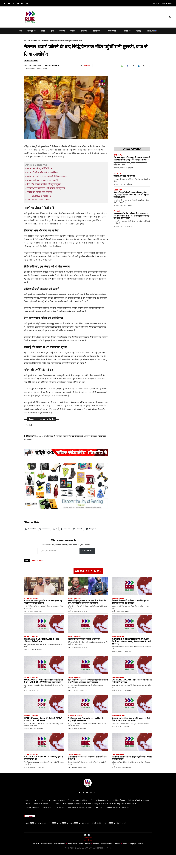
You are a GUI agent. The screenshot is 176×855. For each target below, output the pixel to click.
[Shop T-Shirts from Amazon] (66, 486)
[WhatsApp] (122, 65)
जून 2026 (52, 823)
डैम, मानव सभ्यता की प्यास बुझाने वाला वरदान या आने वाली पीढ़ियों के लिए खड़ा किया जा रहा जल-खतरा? (132, 158)
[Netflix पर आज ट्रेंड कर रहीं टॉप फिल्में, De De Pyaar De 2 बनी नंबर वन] (44, 704)
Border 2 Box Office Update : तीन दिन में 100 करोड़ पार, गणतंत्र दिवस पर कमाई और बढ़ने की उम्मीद (131, 641)
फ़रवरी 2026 (96, 823)
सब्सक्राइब (102, 436)
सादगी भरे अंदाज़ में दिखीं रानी (40, 168)
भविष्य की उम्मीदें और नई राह (39, 192)
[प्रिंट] (149, 65)
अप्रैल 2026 (74, 823)
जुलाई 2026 (42, 823)
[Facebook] (4, 3)
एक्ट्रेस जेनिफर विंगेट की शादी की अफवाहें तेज (84, 639)
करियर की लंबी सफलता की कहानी (42, 180)
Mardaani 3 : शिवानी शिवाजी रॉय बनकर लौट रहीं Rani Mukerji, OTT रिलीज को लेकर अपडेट (43, 681)
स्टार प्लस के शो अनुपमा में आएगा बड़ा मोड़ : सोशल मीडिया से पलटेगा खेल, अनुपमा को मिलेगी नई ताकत (88, 681)
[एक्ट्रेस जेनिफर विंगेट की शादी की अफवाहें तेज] (88, 624)
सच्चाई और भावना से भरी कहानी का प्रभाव (46, 188)
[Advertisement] (104, 16)
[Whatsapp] (26, 3)
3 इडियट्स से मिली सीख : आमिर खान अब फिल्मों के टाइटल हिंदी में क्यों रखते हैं (86, 719)
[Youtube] (9, 3)
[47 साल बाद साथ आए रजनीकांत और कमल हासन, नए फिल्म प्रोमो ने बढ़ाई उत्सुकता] (44, 586)
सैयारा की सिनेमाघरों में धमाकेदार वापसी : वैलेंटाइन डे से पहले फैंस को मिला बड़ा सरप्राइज (130, 601)
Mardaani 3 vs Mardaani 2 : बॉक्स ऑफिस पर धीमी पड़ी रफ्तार (41, 640)
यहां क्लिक (75, 436)
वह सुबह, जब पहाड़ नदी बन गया (124, 176)
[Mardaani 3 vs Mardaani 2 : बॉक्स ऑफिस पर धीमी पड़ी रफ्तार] (44, 624)
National (118, 155)
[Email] (144, 65)
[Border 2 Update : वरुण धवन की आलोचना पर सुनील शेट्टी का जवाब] (132, 665)
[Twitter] (13, 3)
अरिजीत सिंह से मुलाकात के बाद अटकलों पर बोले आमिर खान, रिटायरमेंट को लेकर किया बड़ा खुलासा (87, 601)
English (29, 425)
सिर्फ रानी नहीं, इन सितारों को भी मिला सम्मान (47, 176)
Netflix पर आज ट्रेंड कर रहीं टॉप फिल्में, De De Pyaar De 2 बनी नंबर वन (43, 719)
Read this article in (40, 196)
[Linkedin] (18, 3)
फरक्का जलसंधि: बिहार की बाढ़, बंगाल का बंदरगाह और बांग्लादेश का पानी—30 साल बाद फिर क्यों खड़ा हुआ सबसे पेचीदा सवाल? (131, 215)
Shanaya (86, 66)
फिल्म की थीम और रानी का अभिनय (42, 172)
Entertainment (34, 40)
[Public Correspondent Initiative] (66, 452)
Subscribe (87, 550)
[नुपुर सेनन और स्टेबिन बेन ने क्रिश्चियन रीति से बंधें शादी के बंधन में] (88, 742)
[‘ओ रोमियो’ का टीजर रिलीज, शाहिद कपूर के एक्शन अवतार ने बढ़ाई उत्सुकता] (132, 742)
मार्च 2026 (85, 823)
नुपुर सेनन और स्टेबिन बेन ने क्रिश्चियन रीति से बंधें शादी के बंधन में (87, 758)
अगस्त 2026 (30, 823)
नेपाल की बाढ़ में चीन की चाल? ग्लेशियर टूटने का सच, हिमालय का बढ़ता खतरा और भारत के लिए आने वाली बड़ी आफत (131, 194)
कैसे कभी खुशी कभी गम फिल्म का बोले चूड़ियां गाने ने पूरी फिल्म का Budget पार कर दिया (131, 719)
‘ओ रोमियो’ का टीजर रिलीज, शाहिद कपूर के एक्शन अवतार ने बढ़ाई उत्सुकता (131, 758)
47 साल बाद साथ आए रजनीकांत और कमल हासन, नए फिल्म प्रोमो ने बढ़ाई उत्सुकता (43, 601)
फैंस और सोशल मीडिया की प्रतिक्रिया (44, 184)
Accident (118, 174)
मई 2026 (63, 823)
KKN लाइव (28, 436)
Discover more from (39, 199)
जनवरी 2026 (108, 823)
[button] (170, 17)
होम (25, 40)
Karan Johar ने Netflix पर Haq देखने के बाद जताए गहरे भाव (43, 758)
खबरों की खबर (61, 436)
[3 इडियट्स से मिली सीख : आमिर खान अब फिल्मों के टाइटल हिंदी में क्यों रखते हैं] (88, 704)
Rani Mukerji (38, 560)
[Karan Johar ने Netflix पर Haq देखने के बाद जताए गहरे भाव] (44, 742)
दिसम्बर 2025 (121, 823)
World (117, 211)
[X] (133, 65)
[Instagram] (22, 3)
